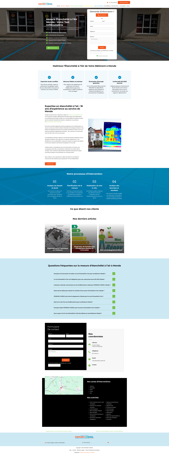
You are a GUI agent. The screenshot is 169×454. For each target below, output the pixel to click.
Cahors (91, 391)
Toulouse (92, 386)
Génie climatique (110, 410)
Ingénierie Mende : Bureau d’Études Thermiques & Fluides (58, 431)
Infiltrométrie (109, 412)
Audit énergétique (94, 409)
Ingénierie (108, 414)
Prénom (92, 21)
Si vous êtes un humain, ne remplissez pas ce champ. (101, 50)
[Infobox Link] (95, 344)
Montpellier (92, 387)
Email (91, 26)
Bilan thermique (93, 412)
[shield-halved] (97, 56)
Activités (74, 450)
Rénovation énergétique (111, 417)
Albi (91, 393)
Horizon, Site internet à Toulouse (87, 452)
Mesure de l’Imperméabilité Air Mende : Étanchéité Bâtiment (110, 431)
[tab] (84, 273)
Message (92, 36)
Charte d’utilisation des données (92, 450)
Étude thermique (110, 409)
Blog (70, 450)
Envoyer (102, 47)
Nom (103, 21)
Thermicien (108, 419)
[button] (108, 2)
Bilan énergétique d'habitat (96, 410)
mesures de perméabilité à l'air (75, 114)
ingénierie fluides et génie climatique (54, 121)
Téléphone (92, 31)
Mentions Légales (80, 450)
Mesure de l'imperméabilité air (113, 415)
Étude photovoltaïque (111, 407)
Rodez (91, 389)
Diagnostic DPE (109, 405)
